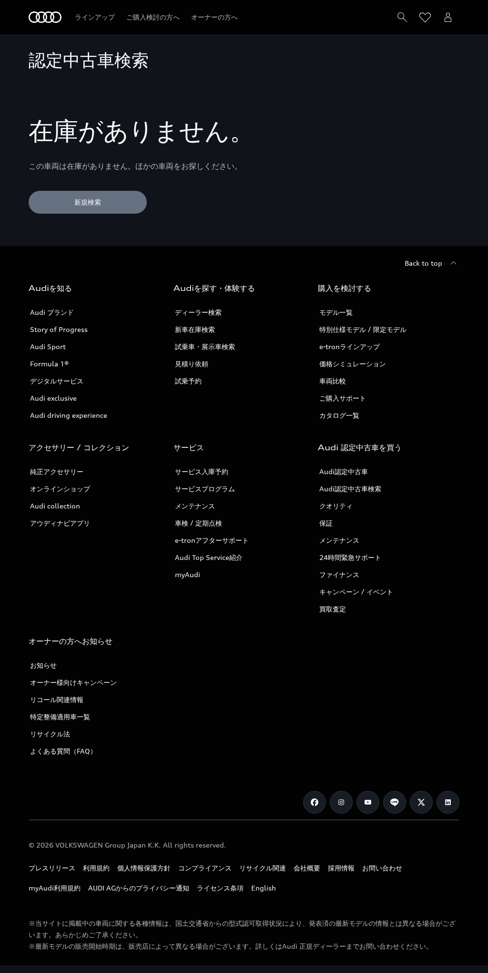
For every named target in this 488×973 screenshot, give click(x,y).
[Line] (394, 802)
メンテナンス (195, 506)
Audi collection (55, 506)
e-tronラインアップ (349, 346)
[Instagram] (341, 802)
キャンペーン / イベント (356, 592)
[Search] (402, 17)
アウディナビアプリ (60, 523)
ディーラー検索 (198, 312)
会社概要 (307, 868)
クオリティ (336, 506)
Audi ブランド (52, 312)
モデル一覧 (336, 312)
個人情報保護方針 (144, 868)
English (263, 888)
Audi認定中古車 (343, 471)
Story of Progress (59, 329)
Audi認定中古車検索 (350, 489)
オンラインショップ (60, 489)
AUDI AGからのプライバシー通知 (138, 888)
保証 (326, 523)
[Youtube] (367, 802)
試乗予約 (188, 381)
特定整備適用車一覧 (60, 717)
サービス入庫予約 (201, 471)
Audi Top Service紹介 (209, 557)
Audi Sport (48, 346)
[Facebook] (314, 802)
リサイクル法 (50, 734)
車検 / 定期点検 (198, 523)
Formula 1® (49, 364)
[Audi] (45, 17)
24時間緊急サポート (350, 557)
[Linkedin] (448, 802)
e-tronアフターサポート (212, 540)
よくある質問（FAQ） (63, 751)
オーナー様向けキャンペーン (73, 682)
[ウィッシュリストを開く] (425, 17)
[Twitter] (421, 802)
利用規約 (96, 868)
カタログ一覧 (339, 415)
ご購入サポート (342, 398)
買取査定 (332, 609)
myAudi (187, 574)
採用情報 (341, 868)
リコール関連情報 (56, 699)
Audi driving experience (68, 415)
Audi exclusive (53, 398)
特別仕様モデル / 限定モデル (363, 329)
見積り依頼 (191, 364)
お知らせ (43, 665)
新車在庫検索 (195, 329)
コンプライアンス (205, 868)
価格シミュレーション (352, 364)
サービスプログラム (205, 489)
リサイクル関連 (262, 868)
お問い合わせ (382, 868)
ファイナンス (339, 574)
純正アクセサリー (56, 471)
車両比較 (332, 381)
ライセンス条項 (220, 888)
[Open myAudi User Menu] (448, 17)
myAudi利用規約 (55, 888)
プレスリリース (52, 868)
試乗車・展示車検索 (205, 346)
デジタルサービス (56, 381)
